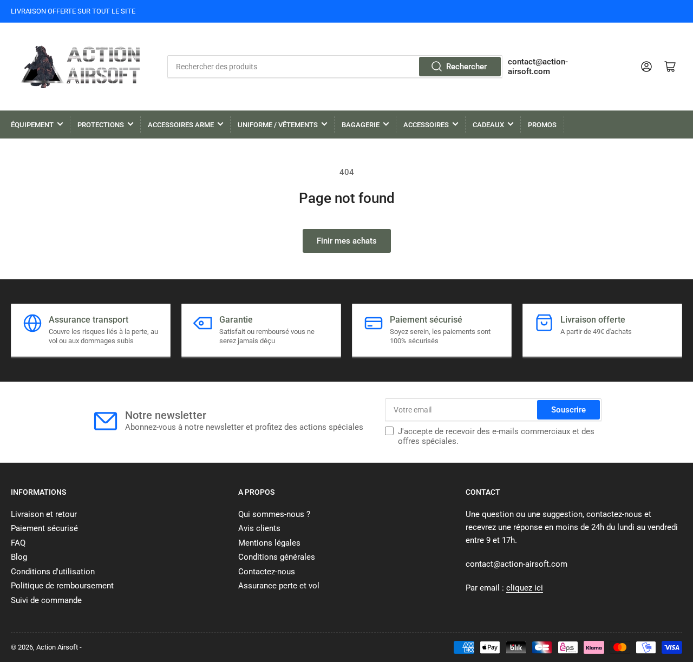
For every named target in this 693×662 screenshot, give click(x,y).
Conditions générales (276, 557)
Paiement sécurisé (44, 528)
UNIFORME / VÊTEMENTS (278, 125)
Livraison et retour (44, 514)
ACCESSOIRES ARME (181, 125)
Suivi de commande (46, 600)
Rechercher (466, 66)
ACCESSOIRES (426, 125)
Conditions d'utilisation (53, 571)
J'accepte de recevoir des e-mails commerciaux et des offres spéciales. (496, 436)
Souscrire (568, 410)
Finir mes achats (347, 241)
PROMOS (542, 125)
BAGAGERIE (361, 125)
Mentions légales (269, 543)
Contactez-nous (266, 571)
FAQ (18, 543)
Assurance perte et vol (278, 586)
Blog (19, 557)
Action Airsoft (57, 647)
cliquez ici (524, 588)
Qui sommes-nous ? (274, 514)
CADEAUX (488, 125)
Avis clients (259, 528)
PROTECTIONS (100, 125)
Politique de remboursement (62, 586)
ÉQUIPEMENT (32, 125)
